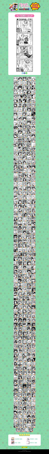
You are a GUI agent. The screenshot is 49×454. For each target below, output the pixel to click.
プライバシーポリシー (24, 450)
